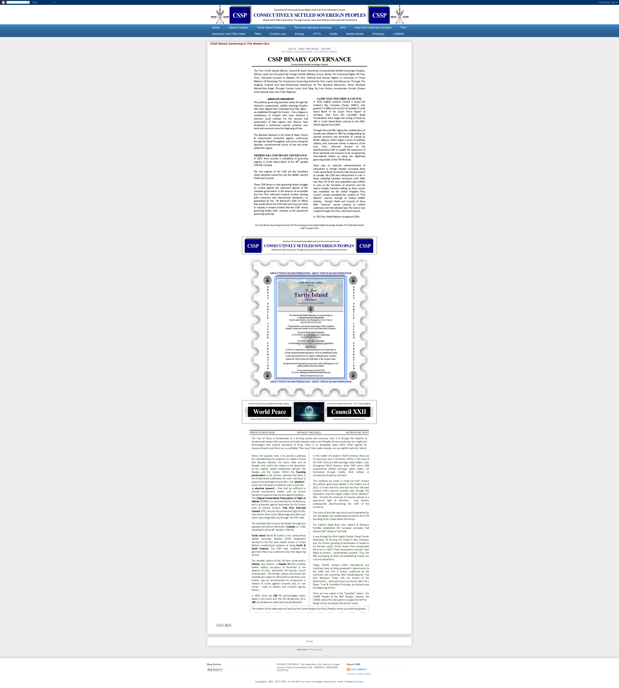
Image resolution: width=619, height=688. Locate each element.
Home (216, 27)
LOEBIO (398, 33)
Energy (299, 33)
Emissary (378, 33)
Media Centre (355, 33)
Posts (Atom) (316, 649)
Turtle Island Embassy (271, 27)
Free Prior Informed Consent (373, 27)
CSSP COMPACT (358, 669)
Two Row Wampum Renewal (312, 27)
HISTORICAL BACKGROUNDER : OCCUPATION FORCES (309, 52)
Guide (333, 33)
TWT (403, 27)
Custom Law (278, 33)
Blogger (359, 681)
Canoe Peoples (238, 27)
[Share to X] (223, 625)
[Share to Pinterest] (229, 625)
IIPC (343, 27)
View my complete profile (358, 674)
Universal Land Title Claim (229, 33)
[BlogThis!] (220, 625)
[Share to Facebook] (226, 625)
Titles (257, 33)
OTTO (317, 33)
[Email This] (217, 625)
